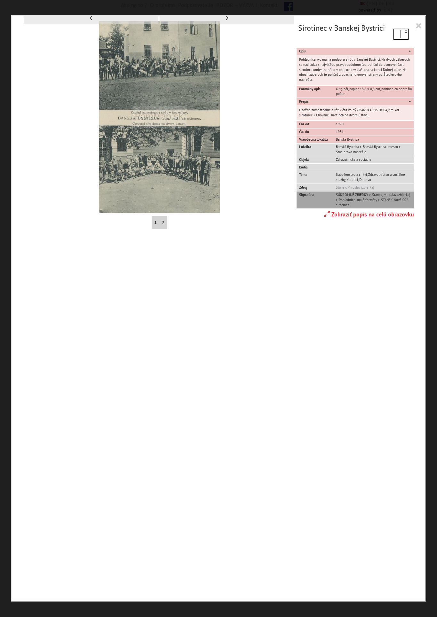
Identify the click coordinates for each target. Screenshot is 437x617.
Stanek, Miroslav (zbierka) (355, 187)
